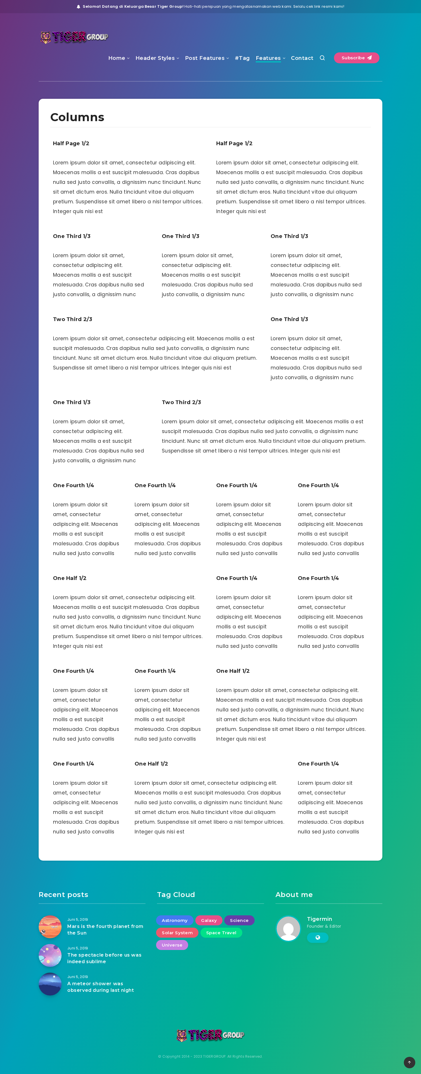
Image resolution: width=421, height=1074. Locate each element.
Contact (302, 58)
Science (239, 920)
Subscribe (354, 57)
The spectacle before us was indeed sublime (104, 958)
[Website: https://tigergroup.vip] (318, 937)
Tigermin (320, 919)
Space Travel (221, 932)
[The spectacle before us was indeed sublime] (50, 955)
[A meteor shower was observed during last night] (50, 984)
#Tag (242, 58)
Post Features (205, 58)
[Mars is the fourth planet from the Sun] (50, 926)
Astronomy (175, 920)
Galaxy (209, 920)
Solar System (177, 932)
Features (268, 58)
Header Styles (155, 58)
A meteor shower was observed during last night (100, 987)
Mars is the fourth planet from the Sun (105, 930)
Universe (172, 945)
